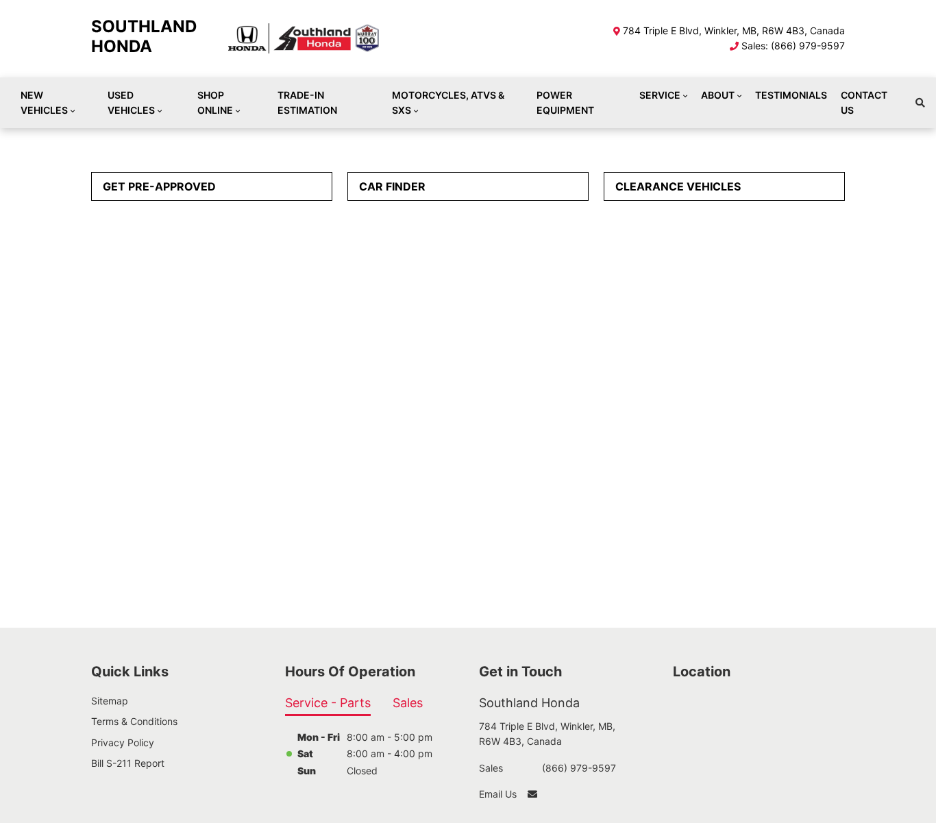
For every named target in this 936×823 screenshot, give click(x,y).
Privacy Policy (122, 742)
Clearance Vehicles (678, 186)
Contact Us (864, 102)
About (718, 95)
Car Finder (392, 186)
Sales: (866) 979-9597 (793, 45)
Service (659, 95)
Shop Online (215, 102)
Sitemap (109, 701)
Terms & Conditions (134, 721)
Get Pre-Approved (159, 186)
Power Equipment (565, 102)
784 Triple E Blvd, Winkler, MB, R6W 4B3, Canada (734, 30)
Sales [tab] (408, 703)
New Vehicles (44, 102)
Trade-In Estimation (307, 102)
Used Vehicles (131, 102)
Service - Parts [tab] (328, 703)
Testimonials (791, 95)
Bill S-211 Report (127, 763)
